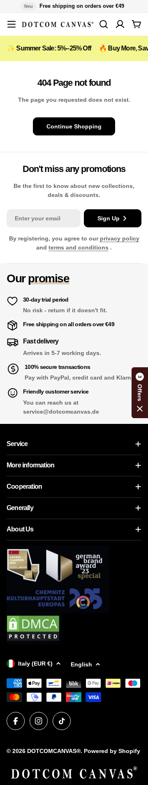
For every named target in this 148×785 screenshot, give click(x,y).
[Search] (104, 24)
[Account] (120, 24)
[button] (140, 392)
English (81, 664)
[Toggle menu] (11, 24)
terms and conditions (79, 247)
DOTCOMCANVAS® (54, 751)
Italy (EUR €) (35, 663)
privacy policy (119, 238)
